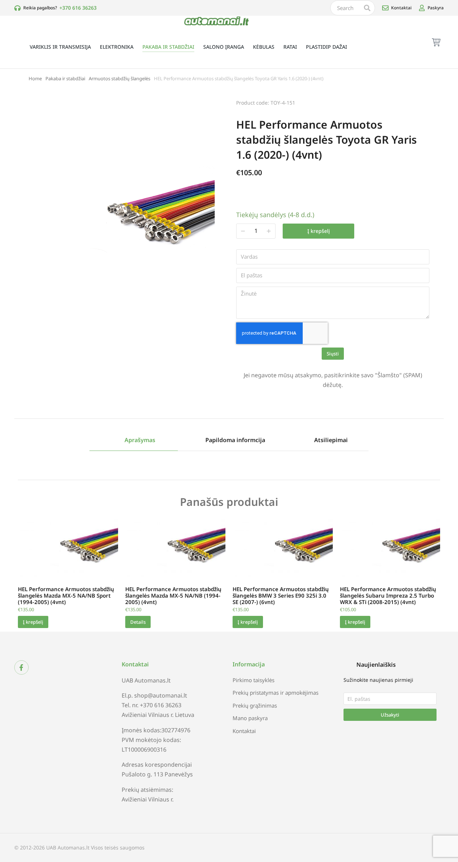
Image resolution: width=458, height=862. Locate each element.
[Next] (423, 101)
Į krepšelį (318, 231)
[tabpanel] (229, 462)
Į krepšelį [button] (33, 622)
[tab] (133, 440)
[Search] (367, 8)
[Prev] (405, 101)
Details (138, 622)
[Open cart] (436, 42)
